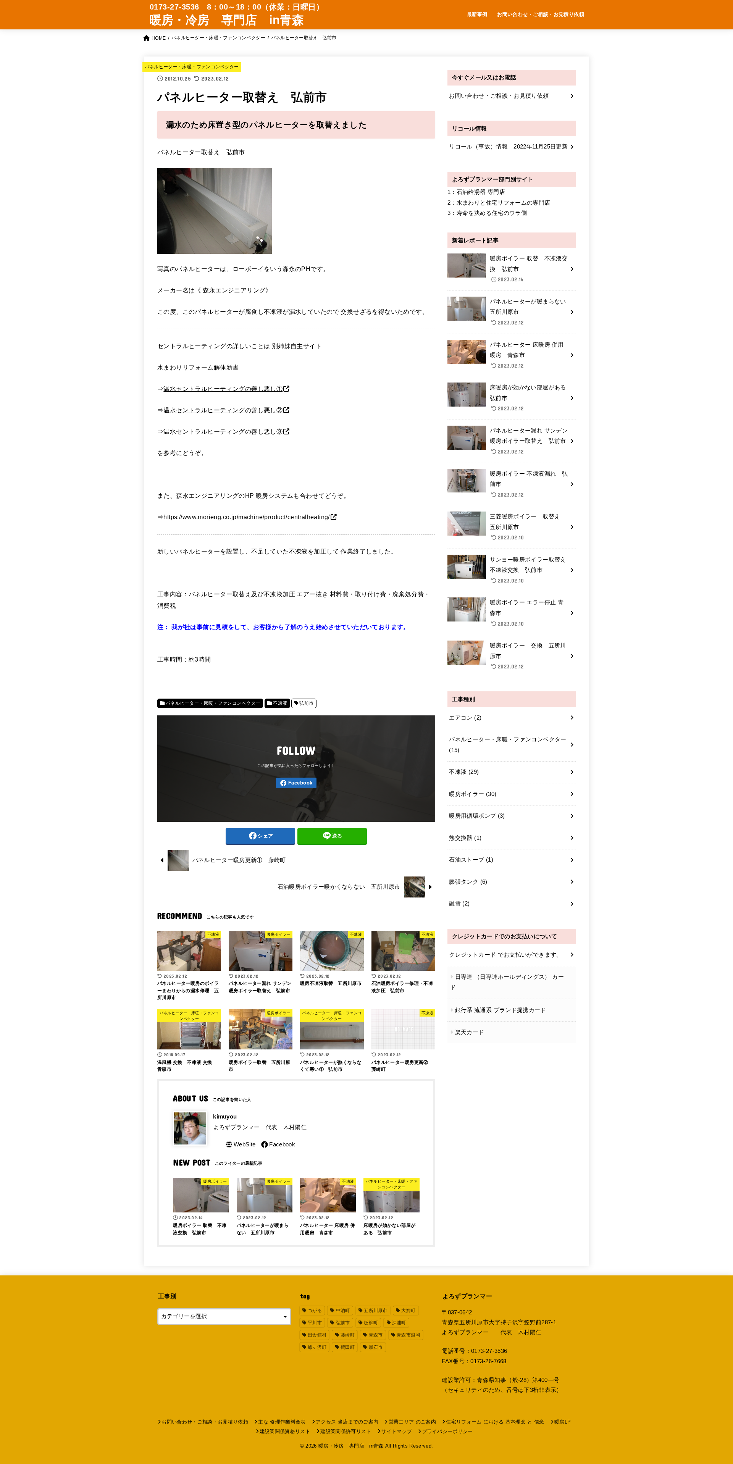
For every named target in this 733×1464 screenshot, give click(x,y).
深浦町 (399, 1322)
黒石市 (376, 1347)
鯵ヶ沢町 (317, 1347)
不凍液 (280, 703)
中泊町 (343, 1310)
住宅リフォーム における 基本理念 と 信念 (495, 1422)
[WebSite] (240, 1144)
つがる (315, 1310)
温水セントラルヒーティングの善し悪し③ (223, 431)
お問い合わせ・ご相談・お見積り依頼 (540, 14)
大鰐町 (408, 1310)
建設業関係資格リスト (285, 1431)
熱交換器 (465, 838)
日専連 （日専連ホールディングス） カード (507, 982)
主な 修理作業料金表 (281, 1422)
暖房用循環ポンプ (477, 816)
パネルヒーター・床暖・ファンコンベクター (192, 66)
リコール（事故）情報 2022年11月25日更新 (508, 147)
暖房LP (562, 1422)
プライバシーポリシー (447, 1431)
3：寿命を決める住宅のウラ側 (487, 213)
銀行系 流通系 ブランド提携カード (500, 1010)
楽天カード (469, 1032)
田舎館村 (317, 1335)
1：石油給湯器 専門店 (476, 192)
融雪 (459, 904)
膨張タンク (468, 882)
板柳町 (371, 1322)
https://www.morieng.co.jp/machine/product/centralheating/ (246, 516)
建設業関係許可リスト (345, 1431)
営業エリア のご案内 (412, 1422)
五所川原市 (375, 1310)
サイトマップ (396, 1431)
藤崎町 (348, 1335)
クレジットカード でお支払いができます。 (505, 955)
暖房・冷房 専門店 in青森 (227, 20)
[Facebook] (296, 783)
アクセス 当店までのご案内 (347, 1422)
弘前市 (306, 703)
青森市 (376, 1335)
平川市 (315, 1322)
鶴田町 (348, 1347)
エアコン (465, 718)
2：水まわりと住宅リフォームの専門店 (499, 203)
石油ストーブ (471, 860)
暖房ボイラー (472, 794)
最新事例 (477, 14)
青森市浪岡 (408, 1335)
